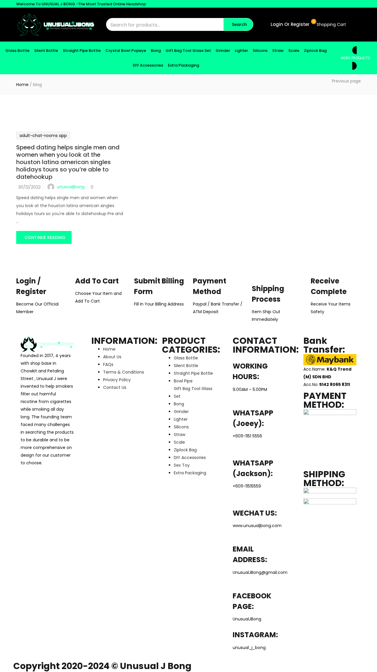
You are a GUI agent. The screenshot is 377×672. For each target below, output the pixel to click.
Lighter (241, 50)
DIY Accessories (148, 65)
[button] (331, 24)
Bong (156, 50)
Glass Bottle (17, 50)
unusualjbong (71, 187)
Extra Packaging (183, 65)
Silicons (260, 50)
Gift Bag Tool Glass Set (188, 50)
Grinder (223, 50)
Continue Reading (44, 237)
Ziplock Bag (315, 50)
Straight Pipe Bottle (82, 50)
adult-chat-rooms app (43, 135)
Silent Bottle (46, 50)
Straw (278, 50)
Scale (293, 50)
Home (22, 84)
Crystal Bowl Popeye (125, 50)
